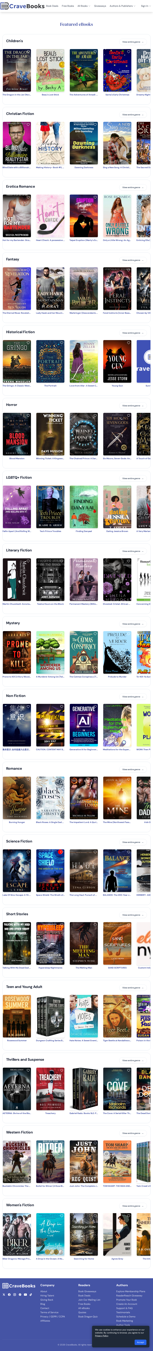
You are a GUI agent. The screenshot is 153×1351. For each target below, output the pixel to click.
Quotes (82, 1312)
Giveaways (100, 6)
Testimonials (123, 1312)
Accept (140, 1342)
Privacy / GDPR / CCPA (52, 1316)
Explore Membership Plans (130, 1291)
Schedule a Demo (125, 1316)
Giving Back (46, 1299)
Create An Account (126, 1304)
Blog (42, 1304)
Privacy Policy (101, 1335)
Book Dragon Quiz (88, 1316)
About (43, 1291)
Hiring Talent (47, 1295)
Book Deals (52, 6)
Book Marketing (124, 1320)
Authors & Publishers (121, 6)
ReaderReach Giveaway (129, 1295)
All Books (83, 6)
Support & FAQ (124, 1308)
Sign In (144, 6)
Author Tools (123, 1325)
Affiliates (45, 1320)
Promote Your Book (126, 1299)
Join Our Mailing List (89, 1299)
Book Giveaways (87, 1291)
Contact (44, 1308)
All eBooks (84, 1308)
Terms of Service (49, 1312)
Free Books (68, 6)
